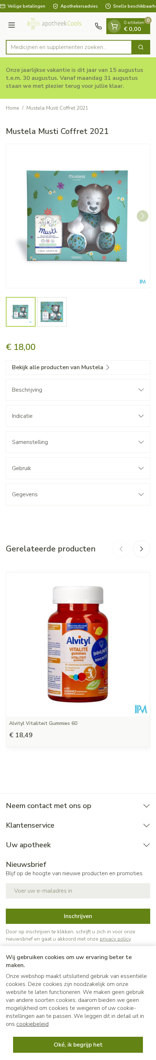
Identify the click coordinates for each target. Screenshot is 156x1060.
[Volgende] (142, 216)
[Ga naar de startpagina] (56, 26)
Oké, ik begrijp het (78, 1045)
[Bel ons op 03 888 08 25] (98, 26)
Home (12, 108)
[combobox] (69, 47)
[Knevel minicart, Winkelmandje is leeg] (114, 26)
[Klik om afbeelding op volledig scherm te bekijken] (78, 216)
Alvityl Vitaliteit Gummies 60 (43, 723)
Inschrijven (78, 916)
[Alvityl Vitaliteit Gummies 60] (78, 644)
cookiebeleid (32, 1024)
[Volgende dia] (141, 549)
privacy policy (115, 938)
